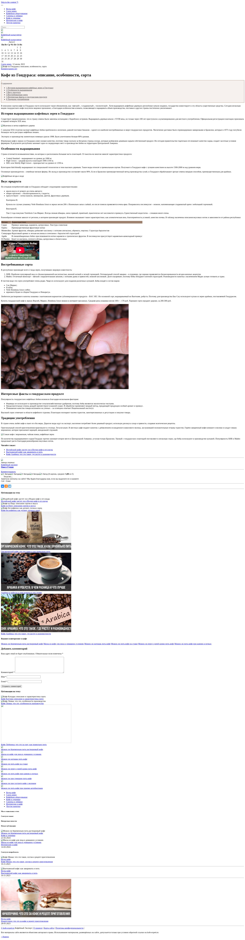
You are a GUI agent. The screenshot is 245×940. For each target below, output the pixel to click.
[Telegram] (9, 486)
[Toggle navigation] (2, 5)
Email (4, 681)
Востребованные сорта (17, 95)
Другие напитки (13, 806)
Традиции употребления (17, 99)
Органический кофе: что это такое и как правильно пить (25, 551)
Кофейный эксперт (9, 466)
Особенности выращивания (19, 90)
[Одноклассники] (6, 486)
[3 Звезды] (25, 474)
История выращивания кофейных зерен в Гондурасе (29, 88)
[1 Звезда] (5, 474)
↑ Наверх (5, 937)
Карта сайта (49, 928)
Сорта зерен (6, 64)
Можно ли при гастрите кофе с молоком (18, 783)
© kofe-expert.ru (7, 928)
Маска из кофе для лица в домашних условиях (64, 644)
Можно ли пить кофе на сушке (124, 644)
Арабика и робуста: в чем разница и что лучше (21, 593)
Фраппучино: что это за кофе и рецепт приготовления (24, 921)
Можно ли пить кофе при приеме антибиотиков (22, 788)
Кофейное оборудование (16, 797)
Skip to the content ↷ (9, 2)
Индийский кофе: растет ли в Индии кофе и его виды (29, 450)
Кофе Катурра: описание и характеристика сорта (22, 699)
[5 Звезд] (43, 474)
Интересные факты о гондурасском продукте (26, 97)
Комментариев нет (9, 69)
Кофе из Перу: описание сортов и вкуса (18, 506)
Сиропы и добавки (14, 802)
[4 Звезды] (34, 474)
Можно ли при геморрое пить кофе (16, 778)
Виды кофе (11, 792)
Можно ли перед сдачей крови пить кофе (156, 644)
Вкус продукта (13, 92)
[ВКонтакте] (2, 486)
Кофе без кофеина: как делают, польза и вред (20, 510)
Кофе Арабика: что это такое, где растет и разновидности (31, 454)
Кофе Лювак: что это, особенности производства (22, 703)
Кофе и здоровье (13, 799)
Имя (3, 677)
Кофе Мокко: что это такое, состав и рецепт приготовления (27, 862)
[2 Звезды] (15, 474)
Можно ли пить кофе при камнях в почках (192, 644)
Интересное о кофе (14, 804)
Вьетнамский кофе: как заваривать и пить (24, 452)
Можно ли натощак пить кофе (97, 644)
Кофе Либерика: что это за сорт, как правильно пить (24, 744)
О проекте (37, 928)
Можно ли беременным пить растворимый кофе (22, 644)
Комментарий (8, 672)
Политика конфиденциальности (69, 928)
